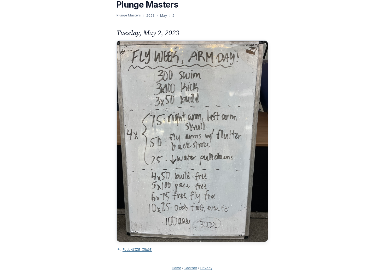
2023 (150, 15)
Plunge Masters (129, 15)
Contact (190, 268)
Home (176, 268)
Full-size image (137, 250)
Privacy (206, 268)
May (163, 15)
